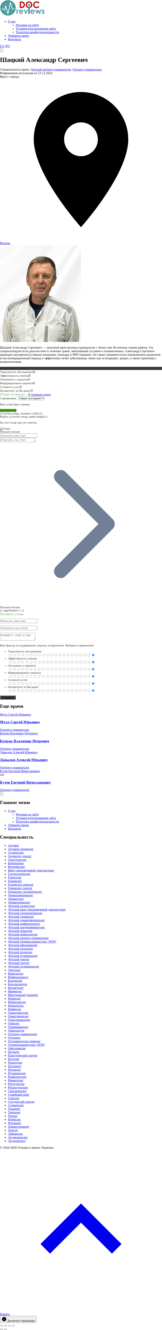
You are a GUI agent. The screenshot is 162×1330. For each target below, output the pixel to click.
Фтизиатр (14, 1123)
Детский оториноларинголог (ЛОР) (32, 941)
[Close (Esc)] (1, 1325)
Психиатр (14, 1066)
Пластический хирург (23, 1055)
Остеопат (14, 1037)
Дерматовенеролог (20, 895)
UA (2, 46)
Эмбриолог (15, 1133)
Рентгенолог (16, 1084)
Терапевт (14, 1109)
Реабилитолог (17, 1076)
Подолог (14, 1059)
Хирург (13, 1130)
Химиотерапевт (18, 1126)
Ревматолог (16, 1080)
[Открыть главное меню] (1, 50)
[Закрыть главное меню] (1, 794)
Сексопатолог (17, 1091)
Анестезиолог (17, 859)
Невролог (14, 998)
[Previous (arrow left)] (1, 1329)
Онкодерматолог (19, 1020)
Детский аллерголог (21, 906)
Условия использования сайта (36, 28)
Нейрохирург (17, 1002)
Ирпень (5, 243)
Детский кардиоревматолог (26, 927)
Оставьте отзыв (41, 394)
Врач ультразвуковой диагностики (31, 870)
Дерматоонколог (19, 902)
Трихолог (14, 1112)
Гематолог (15, 877)
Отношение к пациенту (22, 665)
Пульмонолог (17, 1073)
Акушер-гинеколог (21, 849)
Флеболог (14, 1119)
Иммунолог (16, 973)
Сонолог (14, 1098)
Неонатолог (16, 1005)
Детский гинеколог (21, 916)
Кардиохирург (17, 984)
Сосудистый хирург (21, 1101)
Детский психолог (20, 952)
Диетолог (14, 970)
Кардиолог (15, 980)
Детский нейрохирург (23, 934)
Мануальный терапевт (23, 995)
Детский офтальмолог (23, 945)
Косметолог (16, 987)
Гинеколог (15, 881)
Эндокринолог (18, 1137)
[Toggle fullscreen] (9, 1325)
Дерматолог (16, 899)
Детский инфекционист (24, 923)
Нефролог (14, 1009)
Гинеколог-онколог (21, 884)
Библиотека (16, 863)
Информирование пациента (24, 672)
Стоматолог (16, 1105)
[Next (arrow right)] (5, 1329)
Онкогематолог (18, 1012)
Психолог (14, 1069)
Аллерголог (16, 852)
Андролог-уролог (20, 856)
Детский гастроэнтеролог (25, 913)
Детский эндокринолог (23, 966)
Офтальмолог (17, 1048)
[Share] (5, 1325)
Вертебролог (16, 866)
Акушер (13, 845)
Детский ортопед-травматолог (50, 69)
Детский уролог (18, 959)
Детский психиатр (20, 948)
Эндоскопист (17, 1141)
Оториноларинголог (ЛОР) (26, 1044)
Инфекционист (18, 977)
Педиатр (13, 1052)
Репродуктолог (18, 1087)
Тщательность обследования (24, 651)
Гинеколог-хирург (20, 888)
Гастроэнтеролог (19, 874)
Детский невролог (20, 931)
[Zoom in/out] (13, 1325)
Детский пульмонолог (23, 955)
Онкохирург (16, 1030)
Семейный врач (18, 1094)
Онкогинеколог (18, 1016)
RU (8, 46)
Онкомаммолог (18, 1027)
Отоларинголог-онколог (24, 1041)
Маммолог (15, 991)
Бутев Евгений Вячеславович (20, 771)
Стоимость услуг (18, 679)
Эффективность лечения (22, 658)
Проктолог (15, 1062)
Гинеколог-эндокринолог (25, 891)
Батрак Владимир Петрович (19, 733)
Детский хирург (19, 963)
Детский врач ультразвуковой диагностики (37, 909)
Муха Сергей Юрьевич (15, 714)
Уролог (13, 1116)
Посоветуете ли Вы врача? (23, 687)
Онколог (14, 1023)
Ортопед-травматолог (87, 69)
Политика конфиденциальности (37, 32)
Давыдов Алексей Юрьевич (19, 752)
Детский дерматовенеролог (26, 920)
